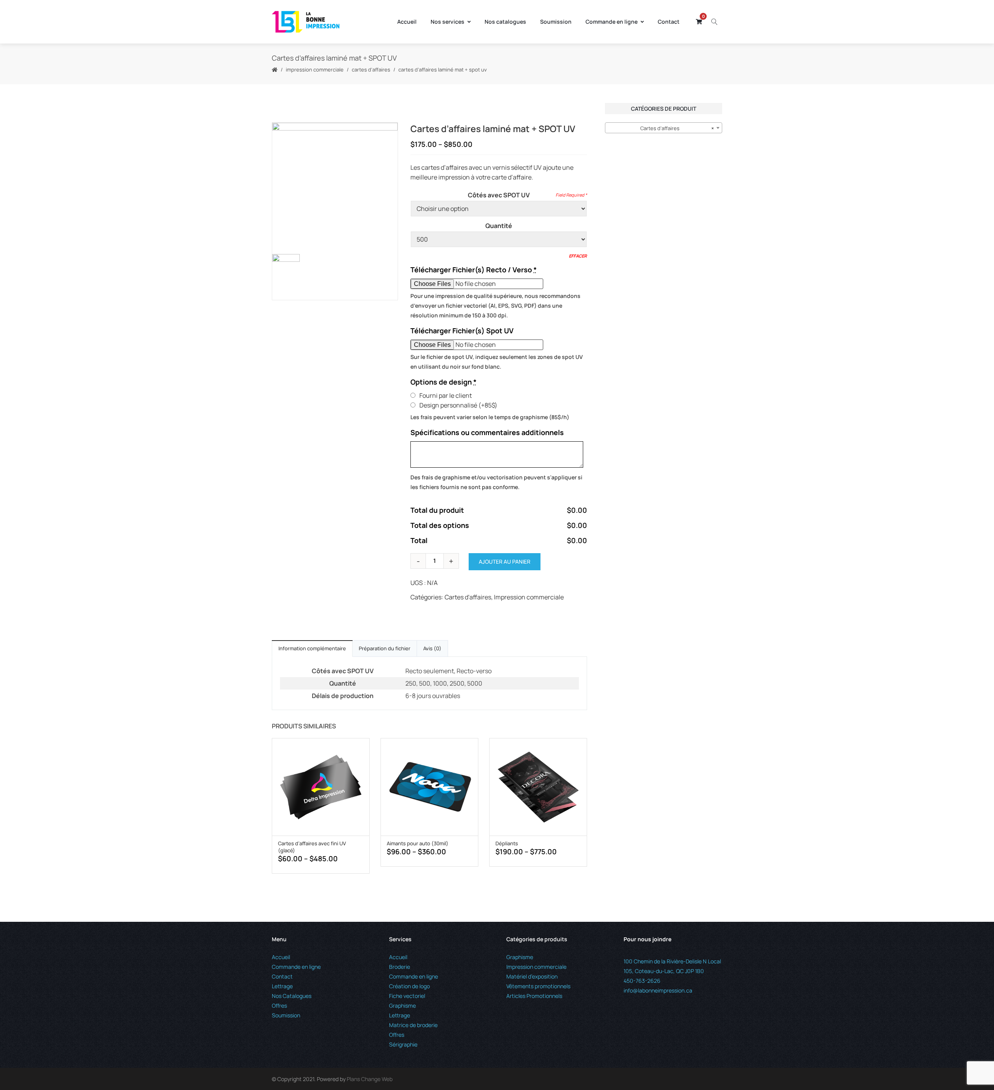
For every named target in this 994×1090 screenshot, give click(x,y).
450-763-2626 (642, 980)
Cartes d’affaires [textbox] (677, 128)
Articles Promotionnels (534, 995)
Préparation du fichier (384, 648)
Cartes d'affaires (371, 69)
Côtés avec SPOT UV (499, 195)
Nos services (447, 21)
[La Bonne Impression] (305, 22)
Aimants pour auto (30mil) (417, 843)
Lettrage (282, 986)
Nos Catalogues (291, 995)
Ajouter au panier (504, 561)
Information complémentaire (312, 648)
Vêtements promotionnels (538, 986)
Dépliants (506, 843)
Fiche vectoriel (407, 995)
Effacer (578, 256)
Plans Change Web (370, 1079)
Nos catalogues (505, 21)
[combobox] (663, 127)
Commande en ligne (612, 21)
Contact (668, 21)
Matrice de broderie (413, 1025)
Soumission (556, 21)
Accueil (407, 21)
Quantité (498, 225)
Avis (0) (432, 648)
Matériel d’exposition (532, 976)
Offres (279, 1005)
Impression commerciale (315, 69)
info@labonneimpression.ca (658, 990)
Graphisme (402, 1005)
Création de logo (409, 986)
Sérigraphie (403, 1044)
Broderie (399, 966)
